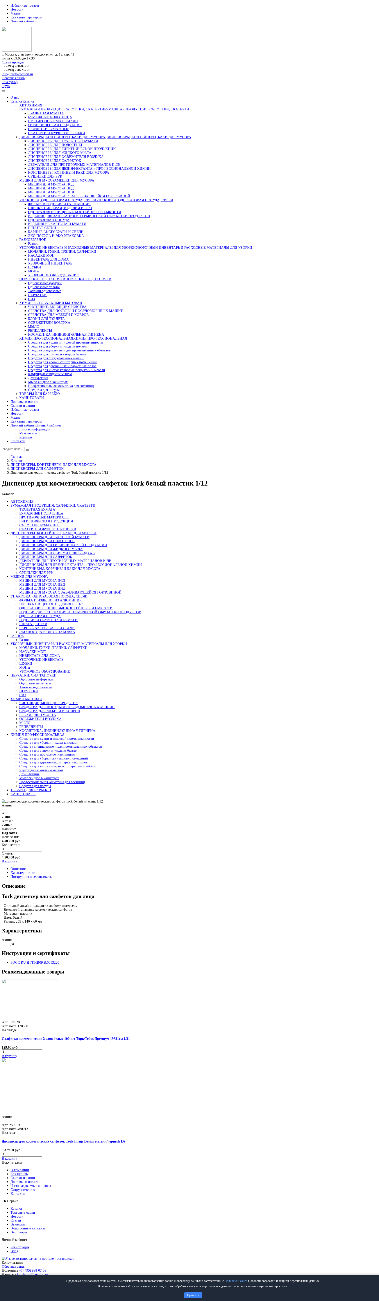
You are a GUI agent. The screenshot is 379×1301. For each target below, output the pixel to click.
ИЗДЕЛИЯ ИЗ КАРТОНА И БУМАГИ (57, 224)
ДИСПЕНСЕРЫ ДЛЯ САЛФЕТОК (54, 160)
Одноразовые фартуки (45, 283)
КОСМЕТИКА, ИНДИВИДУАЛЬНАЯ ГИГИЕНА (66, 334)
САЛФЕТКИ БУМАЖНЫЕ (48, 129)
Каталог (17, 101)
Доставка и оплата (24, 401)
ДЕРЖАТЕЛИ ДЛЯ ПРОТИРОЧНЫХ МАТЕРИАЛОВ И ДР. (74, 164)
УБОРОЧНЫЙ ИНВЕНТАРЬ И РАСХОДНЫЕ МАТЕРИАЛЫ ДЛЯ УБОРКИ (77, 247)
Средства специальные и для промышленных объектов (69, 350)
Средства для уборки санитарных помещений (62, 362)
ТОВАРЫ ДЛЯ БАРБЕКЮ (39, 394)
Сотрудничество (23, 1189)
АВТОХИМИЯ (30, 105)
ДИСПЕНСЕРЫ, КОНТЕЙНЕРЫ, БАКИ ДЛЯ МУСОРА (62, 137)
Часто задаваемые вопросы (31, 1186)
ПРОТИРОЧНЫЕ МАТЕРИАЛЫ (53, 121)
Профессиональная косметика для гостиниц (61, 386)
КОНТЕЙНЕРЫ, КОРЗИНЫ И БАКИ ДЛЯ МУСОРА (68, 172)
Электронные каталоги (28, 1228)
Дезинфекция (38, 378)
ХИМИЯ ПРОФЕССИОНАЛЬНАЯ (46, 338)
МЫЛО (33, 326)
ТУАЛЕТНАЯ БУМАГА (46, 113)
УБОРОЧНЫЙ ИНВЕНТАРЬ (50, 263)
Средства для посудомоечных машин (56, 358)
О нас (15, 97)
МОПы (33, 271)
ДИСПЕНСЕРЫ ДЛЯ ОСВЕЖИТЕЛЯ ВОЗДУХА (66, 156)
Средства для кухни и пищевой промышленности (65, 342)
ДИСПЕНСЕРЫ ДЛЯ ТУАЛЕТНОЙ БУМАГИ (63, 141)
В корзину (9, 1056)
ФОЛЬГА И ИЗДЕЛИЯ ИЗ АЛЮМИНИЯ (59, 204)
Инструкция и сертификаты (31, 876)
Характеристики (23, 873)
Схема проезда (13, 62)
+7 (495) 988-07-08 (32, 1270)
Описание (18, 869)
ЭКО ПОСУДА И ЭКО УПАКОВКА (56, 236)
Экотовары (19, 1232)
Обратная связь (13, 78)
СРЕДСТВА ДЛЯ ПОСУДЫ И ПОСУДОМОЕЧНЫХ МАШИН (75, 311)
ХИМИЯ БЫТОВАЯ (35, 303)
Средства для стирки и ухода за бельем (57, 354)
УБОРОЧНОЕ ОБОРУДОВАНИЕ (53, 275)
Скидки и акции (23, 405)
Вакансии (18, 1224)
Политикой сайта (236, 1281)
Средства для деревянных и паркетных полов (62, 366)
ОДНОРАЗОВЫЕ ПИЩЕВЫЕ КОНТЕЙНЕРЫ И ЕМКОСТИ (74, 212)
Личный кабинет (23, 21)
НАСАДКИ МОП (41, 255)
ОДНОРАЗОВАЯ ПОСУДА (49, 220)
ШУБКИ (34, 267)
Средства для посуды (44, 390)
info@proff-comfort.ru (17, 74)
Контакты (18, 441)
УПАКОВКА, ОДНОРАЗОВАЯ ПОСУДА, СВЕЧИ (57, 200)
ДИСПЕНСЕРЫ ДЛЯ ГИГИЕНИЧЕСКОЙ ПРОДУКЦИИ (72, 149)
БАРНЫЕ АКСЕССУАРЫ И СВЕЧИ (56, 232)
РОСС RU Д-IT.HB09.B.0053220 (35, 962)
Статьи (16, 1220)
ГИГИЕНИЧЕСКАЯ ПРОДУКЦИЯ (55, 125)
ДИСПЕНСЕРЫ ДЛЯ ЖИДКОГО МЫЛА (59, 153)
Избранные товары (25, 5)
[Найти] (27, 450)
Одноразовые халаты (44, 287)
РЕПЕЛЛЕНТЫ (40, 330)
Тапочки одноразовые (44, 291)
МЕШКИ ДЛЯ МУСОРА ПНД (51, 192)
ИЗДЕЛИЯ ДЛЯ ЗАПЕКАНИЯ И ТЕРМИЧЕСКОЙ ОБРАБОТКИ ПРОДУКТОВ (89, 216)
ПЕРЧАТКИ (37, 295)
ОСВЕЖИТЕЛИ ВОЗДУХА (49, 322)
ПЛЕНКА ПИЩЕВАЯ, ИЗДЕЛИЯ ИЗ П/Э (60, 208)
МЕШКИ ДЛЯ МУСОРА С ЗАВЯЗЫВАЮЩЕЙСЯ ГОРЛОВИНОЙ (79, 196)
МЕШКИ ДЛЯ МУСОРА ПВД (51, 188)
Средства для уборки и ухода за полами (57, 346)
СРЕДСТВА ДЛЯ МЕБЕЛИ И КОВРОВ (58, 315)
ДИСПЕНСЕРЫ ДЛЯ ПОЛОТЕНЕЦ (56, 145)
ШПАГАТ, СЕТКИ (42, 228)
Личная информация (34, 429)
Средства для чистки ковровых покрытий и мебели (66, 370)
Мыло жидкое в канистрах (48, 382)
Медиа (15, 13)
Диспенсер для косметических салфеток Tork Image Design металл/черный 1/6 (63, 1141)
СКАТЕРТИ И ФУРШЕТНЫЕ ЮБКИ (56, 133)
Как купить (19, 1174)
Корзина (25, 437)
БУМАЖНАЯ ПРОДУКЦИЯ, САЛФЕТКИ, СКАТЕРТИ (61, 109)
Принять (193, 1295)
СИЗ (31, 299)
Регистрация (20, 1247)
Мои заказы (28, 433)
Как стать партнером (26, 17)
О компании (20, 1170)
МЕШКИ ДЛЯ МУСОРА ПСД (51, 184)
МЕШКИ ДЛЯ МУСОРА (38, 180)
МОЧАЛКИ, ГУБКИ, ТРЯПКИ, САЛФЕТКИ (62, 251)
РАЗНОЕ (26, 239)
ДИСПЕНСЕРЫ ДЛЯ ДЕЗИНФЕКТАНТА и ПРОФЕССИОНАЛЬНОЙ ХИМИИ (89, 168)
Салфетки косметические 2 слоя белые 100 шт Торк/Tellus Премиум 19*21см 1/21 (66, 1038)
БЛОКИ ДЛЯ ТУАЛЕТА (46, 318)
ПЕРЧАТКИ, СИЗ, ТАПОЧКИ (42, 279)
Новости (17, 9)
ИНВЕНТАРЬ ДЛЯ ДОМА (48, 259)
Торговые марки (23, 1212)
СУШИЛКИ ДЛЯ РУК (45, 176)
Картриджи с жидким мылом (50, 374)
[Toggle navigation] (3, 91)
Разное (33, 243)
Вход (14, 1251)
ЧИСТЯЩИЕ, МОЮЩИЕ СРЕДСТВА (57, 307)
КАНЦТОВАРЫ (31, 397)
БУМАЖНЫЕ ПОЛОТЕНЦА (50, 117)
